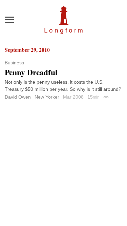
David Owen (18, 97)
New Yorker (47, 97)
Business (14, 62)
